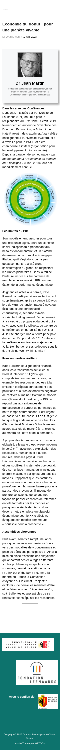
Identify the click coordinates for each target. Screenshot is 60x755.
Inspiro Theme (22, 743)
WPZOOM (40, 743)
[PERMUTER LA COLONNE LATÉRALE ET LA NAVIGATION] (54, 7)
